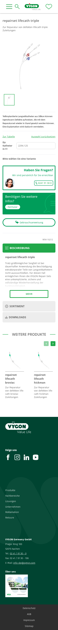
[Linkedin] (28, 457)
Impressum (29, 620)
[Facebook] (10, 457)
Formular (13, 206)
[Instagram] (19, 457)
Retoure (9, 517)
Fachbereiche (12, 495)
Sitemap (29, 626)
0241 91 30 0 (45, 183)
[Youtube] (37, 457)
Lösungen (10, 501)
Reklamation (12, 512)
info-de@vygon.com (24, 562)
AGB (29, 614)
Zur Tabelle (9, 136)
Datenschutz (29, 608)
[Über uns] (29, 586)
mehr (29, 293)
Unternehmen (12, 506)
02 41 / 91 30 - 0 (18, 553)
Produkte (10, 490)
